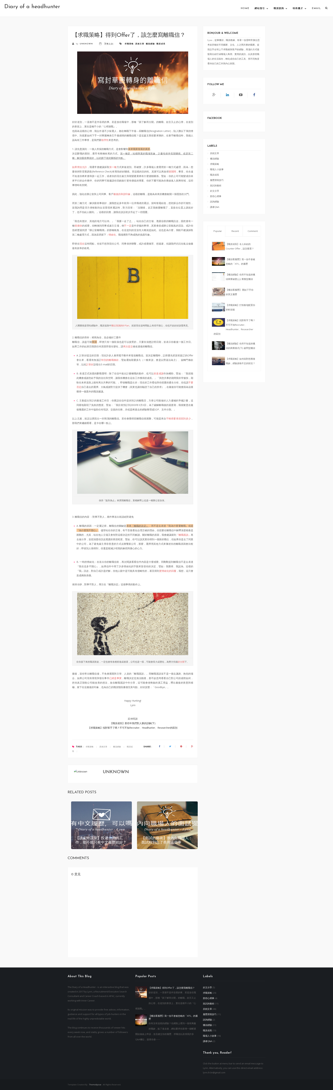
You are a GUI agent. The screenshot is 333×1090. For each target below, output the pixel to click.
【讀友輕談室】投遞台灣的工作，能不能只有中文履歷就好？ (100, 840)
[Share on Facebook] (159, 746)
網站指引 (260, 8)
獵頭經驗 (150, 44)
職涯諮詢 (279, 8)
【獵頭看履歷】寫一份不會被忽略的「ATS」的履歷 (173, 1017)
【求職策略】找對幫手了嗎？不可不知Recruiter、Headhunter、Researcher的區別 (132, 727)
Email (316, 8)
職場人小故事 (217, 169)
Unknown (87, 44)
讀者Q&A (214, 207)
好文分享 (214, 190)
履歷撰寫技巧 (217, 180)
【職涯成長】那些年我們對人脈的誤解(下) (132, 723)
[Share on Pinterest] (181, 746)
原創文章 (139, 44)
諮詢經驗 (214, 201)
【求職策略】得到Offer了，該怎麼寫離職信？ (172, 987)
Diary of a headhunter (32, 7)
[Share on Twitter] (170, 746)
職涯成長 (160, 44)
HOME (245, 8)
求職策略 (129, 44)
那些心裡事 (215, 196)
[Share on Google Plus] (192, 746)
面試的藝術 (215, 185)
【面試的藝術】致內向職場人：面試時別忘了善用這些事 (166, 840)
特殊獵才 (298, 8)
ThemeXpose (95, 1084)
